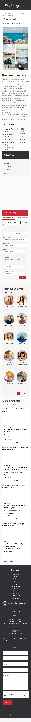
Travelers (6, 257)
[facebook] (9, 633)
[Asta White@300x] (5, 602)
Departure (6, 243)
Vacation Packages (9, 217)
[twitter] (12, 633)
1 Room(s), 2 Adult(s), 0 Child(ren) (12, 259)
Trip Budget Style (8, 271)
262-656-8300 (15, 624)
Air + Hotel (13, 222)
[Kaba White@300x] (21, 603)
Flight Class (6, 264)
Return (5, 249)
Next (22, 278)
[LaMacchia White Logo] (11, 4)
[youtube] (18, 633)
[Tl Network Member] (26, 603)
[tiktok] (15, 633)
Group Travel (21, 217)
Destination (6, 231)
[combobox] (15, 239)
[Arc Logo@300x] (10, 603)
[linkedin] (21, 633)
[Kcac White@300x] (15, 603)
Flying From (6, 237)
